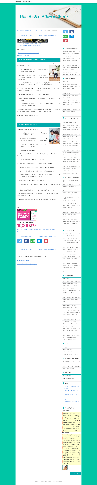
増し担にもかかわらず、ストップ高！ (70, 154)
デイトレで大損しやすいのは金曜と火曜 (70, 265)
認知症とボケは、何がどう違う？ (69, 368)
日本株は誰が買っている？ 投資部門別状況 (71, 53)
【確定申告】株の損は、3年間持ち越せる (27, 264)
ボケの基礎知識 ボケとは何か (68, 361)
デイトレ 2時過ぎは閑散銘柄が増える (70, 254)
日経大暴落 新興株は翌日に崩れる (69, 214)
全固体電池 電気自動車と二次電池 (69, 339)
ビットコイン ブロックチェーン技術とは (70, 330)
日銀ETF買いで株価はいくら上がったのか (70, 72)
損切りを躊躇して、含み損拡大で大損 (70, 212)
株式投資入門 (65, 81)
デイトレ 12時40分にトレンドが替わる (70, 247)
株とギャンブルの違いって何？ (68, 88)
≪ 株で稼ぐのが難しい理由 (26, 35)
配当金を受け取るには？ (67, 104)
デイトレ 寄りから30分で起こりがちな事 (71, 238)
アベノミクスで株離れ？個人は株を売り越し (71, 65)
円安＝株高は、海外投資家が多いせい (70, 290)
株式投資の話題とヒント (67, 278)
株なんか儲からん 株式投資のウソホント (24, 1)
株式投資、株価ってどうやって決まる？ (70, 109)
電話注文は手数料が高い (67, 97)
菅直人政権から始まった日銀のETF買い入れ (71, 67)
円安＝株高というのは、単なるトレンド (70, 288)
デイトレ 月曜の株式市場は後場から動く (70, 260)
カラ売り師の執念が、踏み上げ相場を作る (70, 173)
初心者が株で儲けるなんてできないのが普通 (28, 53)
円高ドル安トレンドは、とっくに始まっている (71, 302)
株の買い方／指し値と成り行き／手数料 (70, 102)
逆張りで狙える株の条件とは (68, 207)
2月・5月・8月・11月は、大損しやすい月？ (71, 321)
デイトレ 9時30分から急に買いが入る (70, 240)
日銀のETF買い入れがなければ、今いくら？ (71, 74)
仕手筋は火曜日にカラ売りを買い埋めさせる (71, 141)
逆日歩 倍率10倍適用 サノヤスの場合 (70, 145)
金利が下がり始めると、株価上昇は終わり (70, 314)
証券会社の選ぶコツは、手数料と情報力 (70, 95)
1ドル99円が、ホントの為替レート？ (70, 292)
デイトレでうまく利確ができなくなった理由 (71, 366)
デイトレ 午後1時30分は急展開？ (69, 251)
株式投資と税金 (66, 347)
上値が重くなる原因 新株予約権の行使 (70, 194)
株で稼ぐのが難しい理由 (23, 260)
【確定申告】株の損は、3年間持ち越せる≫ (47, 35)
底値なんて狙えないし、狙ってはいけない (70, 205)
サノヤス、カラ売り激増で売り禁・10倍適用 (71, 150)
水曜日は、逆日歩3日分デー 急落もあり (70, 157)
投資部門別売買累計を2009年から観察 (70, 60)
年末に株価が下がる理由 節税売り (69, 328)
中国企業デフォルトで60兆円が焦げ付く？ (71, 319)
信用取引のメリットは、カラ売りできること (71, 127)
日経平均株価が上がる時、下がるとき (70, 51)
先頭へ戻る (76, 473)
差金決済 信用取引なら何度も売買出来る (70, 129)
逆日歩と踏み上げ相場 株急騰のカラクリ (70, 138)
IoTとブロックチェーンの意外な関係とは (70, 337)
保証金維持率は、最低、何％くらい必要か (70, 136)
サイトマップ (48, 478)
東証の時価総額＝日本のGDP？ (69, 58)
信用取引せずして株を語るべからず (69, 122)
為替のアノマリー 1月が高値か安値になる (71, 310)
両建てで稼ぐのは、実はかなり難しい (70, 168)
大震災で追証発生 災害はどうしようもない (71, 281)
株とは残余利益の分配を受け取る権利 (70, 86)
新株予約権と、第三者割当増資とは (69, 186)
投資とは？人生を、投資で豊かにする (70, 84)
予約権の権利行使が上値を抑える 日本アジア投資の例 (71, 198)
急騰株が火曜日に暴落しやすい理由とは (70, 267)
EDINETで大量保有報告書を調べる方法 (70, 203)
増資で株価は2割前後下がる (68, 184)
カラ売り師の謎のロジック (68, 170)
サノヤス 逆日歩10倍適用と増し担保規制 (71, 152)
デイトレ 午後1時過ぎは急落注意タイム (70, 249)
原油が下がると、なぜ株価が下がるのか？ (70, 219)
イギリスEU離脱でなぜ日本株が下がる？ (70, 221)
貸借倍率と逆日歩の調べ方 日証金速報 (70, 143)
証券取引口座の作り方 (67, 93)
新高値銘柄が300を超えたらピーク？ (70, 326)
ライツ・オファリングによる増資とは (70, 192)
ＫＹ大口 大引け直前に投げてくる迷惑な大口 (71, 271)
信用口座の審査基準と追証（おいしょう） (70, 134)
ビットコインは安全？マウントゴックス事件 (71, 335)
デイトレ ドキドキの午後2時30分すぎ (70, 256)
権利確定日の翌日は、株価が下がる (69, 210)
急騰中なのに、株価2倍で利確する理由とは (71, 161)
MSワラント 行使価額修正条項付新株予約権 (71, 189)
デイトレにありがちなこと (68, 233)
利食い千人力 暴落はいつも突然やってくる (71, 166)
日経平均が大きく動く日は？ (68, 216)
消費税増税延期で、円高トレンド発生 (70, 307)
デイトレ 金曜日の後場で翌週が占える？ (70, 263)
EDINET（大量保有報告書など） (69, 378)
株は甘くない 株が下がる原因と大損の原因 (70, 181)
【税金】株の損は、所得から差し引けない (43, 16)
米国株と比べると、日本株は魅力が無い (70, 299)
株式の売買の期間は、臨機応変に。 (69, 111)
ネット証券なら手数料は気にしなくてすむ (70, 100)
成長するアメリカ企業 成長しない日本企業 (71, 297)
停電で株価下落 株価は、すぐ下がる (70, 285)
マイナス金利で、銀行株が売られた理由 (70, 312)
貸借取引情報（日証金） (67, 375)
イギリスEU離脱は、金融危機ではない (70, 223)
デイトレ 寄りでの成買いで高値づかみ (70, 235)
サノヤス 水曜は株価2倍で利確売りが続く (71, 159)
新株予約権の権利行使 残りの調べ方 (70, 200)
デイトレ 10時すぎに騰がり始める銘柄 (70, 242)
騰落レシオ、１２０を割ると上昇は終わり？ (71, 323)
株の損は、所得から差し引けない (26, 55)
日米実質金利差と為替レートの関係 (69, 305)
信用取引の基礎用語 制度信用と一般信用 (70, 125)
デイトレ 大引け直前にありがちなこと (70, 258)
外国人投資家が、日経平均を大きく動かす (70, 56)
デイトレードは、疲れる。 (68, 113)
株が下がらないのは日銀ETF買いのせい (70, 69)
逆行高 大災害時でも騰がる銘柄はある (70, 283)
